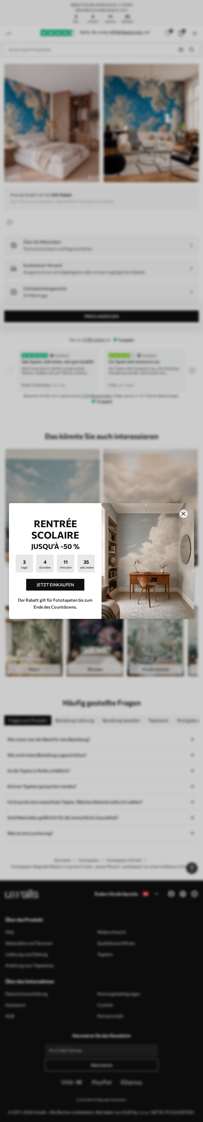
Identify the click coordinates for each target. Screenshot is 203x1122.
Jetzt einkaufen (55, 584)
